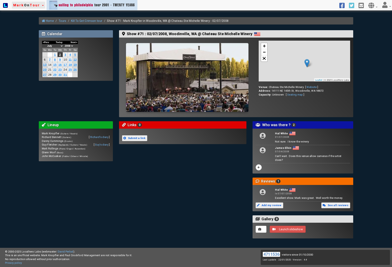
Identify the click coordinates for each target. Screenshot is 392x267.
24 (65, 69)
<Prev (46, 42)
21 (50, 69)
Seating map (295, 94)
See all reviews (337, 205)
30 (60, 74)
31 (65, 74)
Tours (62, 20)
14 (50, 64)
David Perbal (65, 251)
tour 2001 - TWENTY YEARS (97, 4)
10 (65, 59)
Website (311, 87)
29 (55, 74)
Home (49, 20)
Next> (74, 42)
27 (45, 74)
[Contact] (363, 5)
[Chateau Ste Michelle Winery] (187, 77)
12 (75, 59)
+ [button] (264, 46)
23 (60, 69)
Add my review (271, 205)
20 (45, 69)
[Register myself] (259, 167)
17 (65, 64)
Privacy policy (13, 262)
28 (50, 74)
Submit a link (136, 138)
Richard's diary (99, 137)
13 (45, 64)
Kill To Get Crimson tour (86, 20)
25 (70, 69)
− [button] (264, 52)
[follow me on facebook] (343, 5)
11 (70, 59)
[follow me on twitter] (353, 5)
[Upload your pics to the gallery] (261, 229)
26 (75, 69)
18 (70, 64)
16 (60, 64)
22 (55, 69)
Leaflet (318, 79)
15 (55, 64)
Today (59, 42)
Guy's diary (101, 144)
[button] (28, 5)
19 (75, 64)
